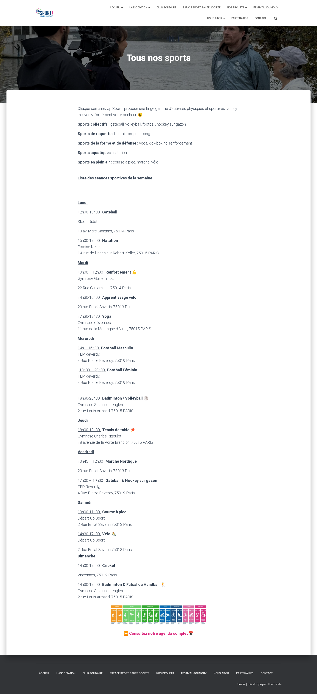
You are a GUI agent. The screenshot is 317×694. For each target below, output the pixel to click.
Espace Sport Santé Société (202, 7)
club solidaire (166, 7)
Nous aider (215, 18)
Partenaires (239, 18)
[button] (158, 614)
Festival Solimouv (265, 7)
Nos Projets (236, 7)
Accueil (115, 7)
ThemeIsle (274, 684)
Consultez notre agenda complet (158, 633)
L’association (138, 7)
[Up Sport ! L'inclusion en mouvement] (45, 13)
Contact (260, 18)
